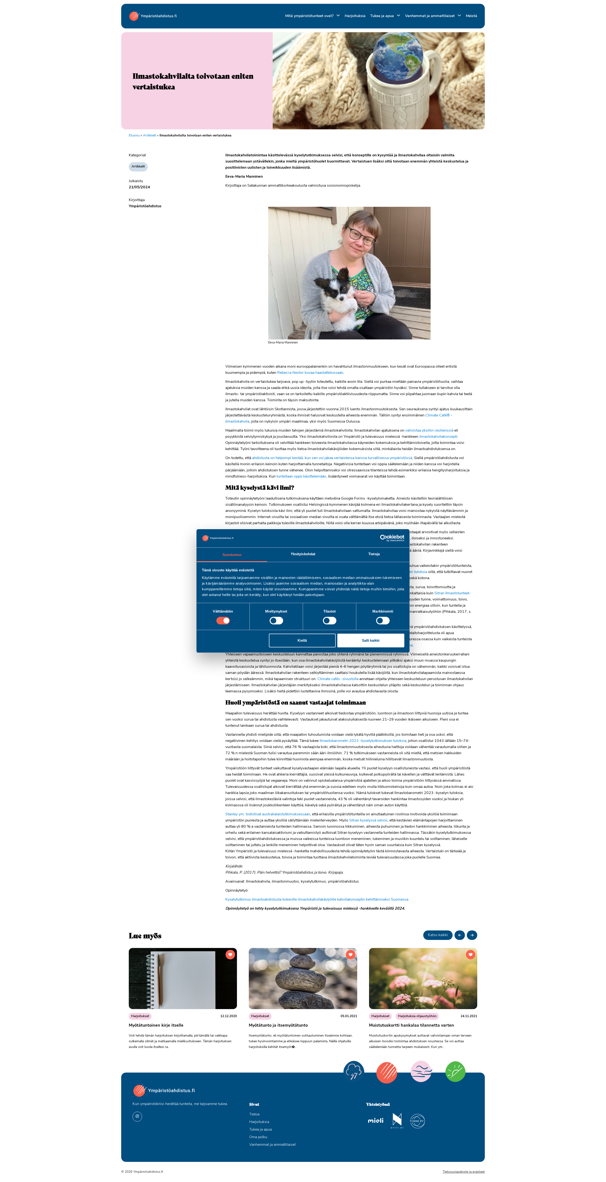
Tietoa (254, 1114)
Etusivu (134, 135)
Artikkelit (149, 135)
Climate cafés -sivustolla (337, 679)
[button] (459, 935)
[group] (183, 1000)
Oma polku (258, 1137)
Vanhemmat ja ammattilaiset (430, 16)
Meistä (471, 16)
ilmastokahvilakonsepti (438, 437)
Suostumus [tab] (232, 555)
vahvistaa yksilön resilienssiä (429, 431)
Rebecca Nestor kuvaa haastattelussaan (310, 373)
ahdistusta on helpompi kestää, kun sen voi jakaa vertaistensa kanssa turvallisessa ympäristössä (332, 458)
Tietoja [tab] (374, 554)
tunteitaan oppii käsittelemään (301, 476)
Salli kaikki (370, 640)
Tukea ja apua (382, 16)
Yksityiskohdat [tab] (303, 554)
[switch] (276, 620)
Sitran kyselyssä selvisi (368, 820)
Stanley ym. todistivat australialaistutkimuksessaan (267, 814)
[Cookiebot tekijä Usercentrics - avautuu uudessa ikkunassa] (383, 538)
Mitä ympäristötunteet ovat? (309, 16)
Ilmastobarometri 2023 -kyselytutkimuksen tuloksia (363, 741)
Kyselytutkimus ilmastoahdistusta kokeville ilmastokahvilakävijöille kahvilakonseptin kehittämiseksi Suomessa (316, 900)
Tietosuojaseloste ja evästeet (464, 1172)
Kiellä (302, 640)
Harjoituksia (355, 16)
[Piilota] (337, 16)
